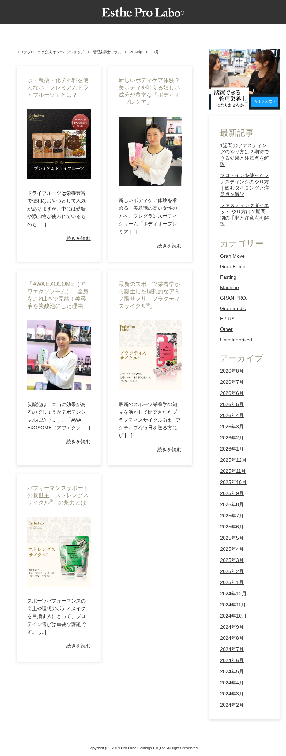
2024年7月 (232, 649)
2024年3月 (232, 694)
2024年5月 (232, 671)
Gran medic (233, 308)
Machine (229, 287)
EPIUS (227, 318)
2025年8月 (232, 504)
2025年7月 (232, 515)
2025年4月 (232, 549)
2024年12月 (233, 593)
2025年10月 (233, 482)
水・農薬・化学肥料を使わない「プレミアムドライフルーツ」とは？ (58, 87)
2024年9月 (232, 627)
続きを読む (78, 238)
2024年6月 (232, 660)
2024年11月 (233, 604)
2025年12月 (233, 460)
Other (226, 329)
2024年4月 (232, 682)
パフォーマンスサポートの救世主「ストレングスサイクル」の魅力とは (58, 495)
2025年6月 (232, 527)
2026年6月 (232, 393)
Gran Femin (233, 266)
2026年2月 (232, 437)
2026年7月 (232, 382)
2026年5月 (232, 404)
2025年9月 (232, 493)
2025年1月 (232, 582)
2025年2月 (232, 571)
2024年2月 (232, 705)
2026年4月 (232, 415)
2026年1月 (232, 449)
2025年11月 (233, 471)
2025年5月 (232, 538)
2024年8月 (232, 638)
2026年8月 (232, 371)
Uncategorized (236, 339)
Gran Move (232, 256)
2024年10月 (233, 616)
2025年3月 (232, 560)
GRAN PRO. (233, 298)
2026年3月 (232, 426)
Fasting (228, 277)
